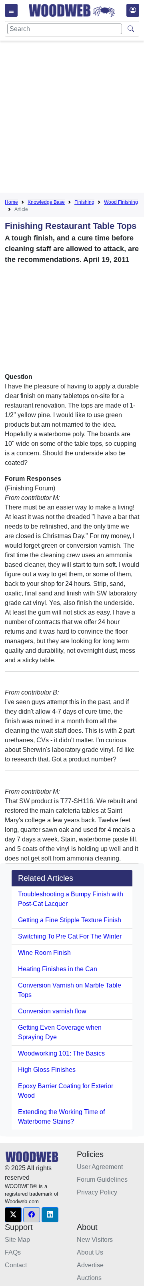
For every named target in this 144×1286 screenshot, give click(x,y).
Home (11, 202)
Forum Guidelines (102, 1179)
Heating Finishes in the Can (57, 969)
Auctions (89, 1277)
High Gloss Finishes (47, 1069)
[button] (13, 1214)
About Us (90, 1252)
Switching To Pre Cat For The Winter (70, 936)
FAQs (13, 1252)
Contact (16, 1265)
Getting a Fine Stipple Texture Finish (69, 920)
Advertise (90, 1265)
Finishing (84, 202)
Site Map (17, 1239)
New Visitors (95, 1239)
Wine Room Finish (44, 952)
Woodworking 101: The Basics (61, 1053)
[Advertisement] (72, 118)
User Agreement (100, 1166)
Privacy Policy (97, 1192)
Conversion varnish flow (52, 1011)
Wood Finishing (121, 202)
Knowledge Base (46, 202)
